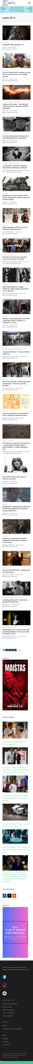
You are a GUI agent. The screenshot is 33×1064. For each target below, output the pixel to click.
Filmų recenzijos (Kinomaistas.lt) (11, 348)
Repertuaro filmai (15, 102)
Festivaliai (5, 163)
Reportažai (19, 597)
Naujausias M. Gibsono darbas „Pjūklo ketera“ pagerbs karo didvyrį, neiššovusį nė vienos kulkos (16, 197)
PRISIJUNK (6, 1041)
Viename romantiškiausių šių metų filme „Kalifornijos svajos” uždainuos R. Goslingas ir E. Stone (16, 320)
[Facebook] (5, 896)
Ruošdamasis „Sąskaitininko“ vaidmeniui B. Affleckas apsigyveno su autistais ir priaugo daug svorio (16, 509)
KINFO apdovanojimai (8, 1010)
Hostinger (10, 1053)
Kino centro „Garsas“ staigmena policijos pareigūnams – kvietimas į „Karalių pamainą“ (16, 383)
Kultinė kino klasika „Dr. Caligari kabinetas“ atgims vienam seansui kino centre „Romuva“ (16, 289)
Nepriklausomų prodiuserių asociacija (12, 1028)
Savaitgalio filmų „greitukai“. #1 (13, 45)
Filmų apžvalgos (6, 102)
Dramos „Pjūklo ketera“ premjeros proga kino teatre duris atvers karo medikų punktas (16, 74)
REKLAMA (5, 1038)
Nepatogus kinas (12, 597)
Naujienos (5, 70)
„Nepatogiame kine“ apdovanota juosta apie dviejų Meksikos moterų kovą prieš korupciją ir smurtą (16, 632)
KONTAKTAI (6, 1044)
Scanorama (16, 163)
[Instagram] (9, 896)
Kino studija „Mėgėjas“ (8, 1013)
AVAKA (5, 1025)
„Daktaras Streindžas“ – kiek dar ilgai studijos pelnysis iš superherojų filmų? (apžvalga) (15, 106)
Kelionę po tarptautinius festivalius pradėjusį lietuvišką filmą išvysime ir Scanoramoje (15, 540)
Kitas (19, 650)
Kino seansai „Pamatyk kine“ (10, 1004)
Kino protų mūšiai (7, 1007)
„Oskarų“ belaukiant (8, 1016)
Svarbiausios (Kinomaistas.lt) (15, 349)
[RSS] (14, 896)
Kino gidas (5, 42)
